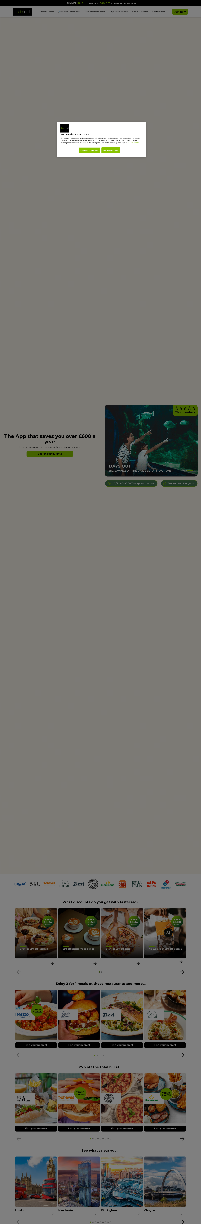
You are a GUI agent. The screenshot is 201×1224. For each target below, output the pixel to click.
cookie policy (133, 143)
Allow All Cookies (110, 150)
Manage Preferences (89, 150)
